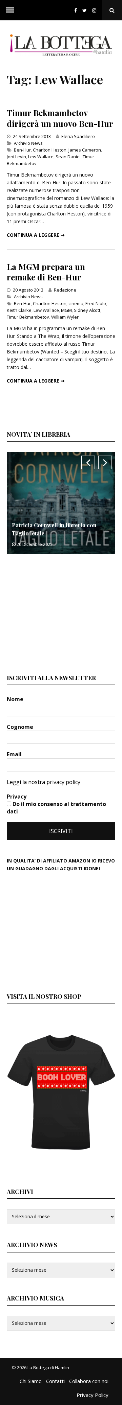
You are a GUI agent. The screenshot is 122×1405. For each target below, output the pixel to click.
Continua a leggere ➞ (36, 235)
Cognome (21, 727)
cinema (75, 303)
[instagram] (95, 10)
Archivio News (28, 143)
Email (15, 754)
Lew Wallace (41, 157)
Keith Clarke (19, 310)
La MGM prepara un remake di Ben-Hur (46, 271)
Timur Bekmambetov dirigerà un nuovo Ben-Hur (60, 118)
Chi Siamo (31, 1381)
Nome (16, 699)
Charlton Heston (49, 150)
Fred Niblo (95, 303)
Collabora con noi (88, 1381)
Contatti (55, 1381)
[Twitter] (84, 10)
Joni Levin (16, 157)
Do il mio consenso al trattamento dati (56, 807)
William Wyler (65, 317)
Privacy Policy (92, 1394)
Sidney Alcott (87, 310)
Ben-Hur (22, 150)
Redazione (65, 290)
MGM (66, 310)
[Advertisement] (57, 613)
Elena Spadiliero (78, 136)
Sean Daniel (68, 157)
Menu (10, 10)
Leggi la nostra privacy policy (43, 782)
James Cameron (84, 150)
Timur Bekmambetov (28, 317)
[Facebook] (76, 10)
